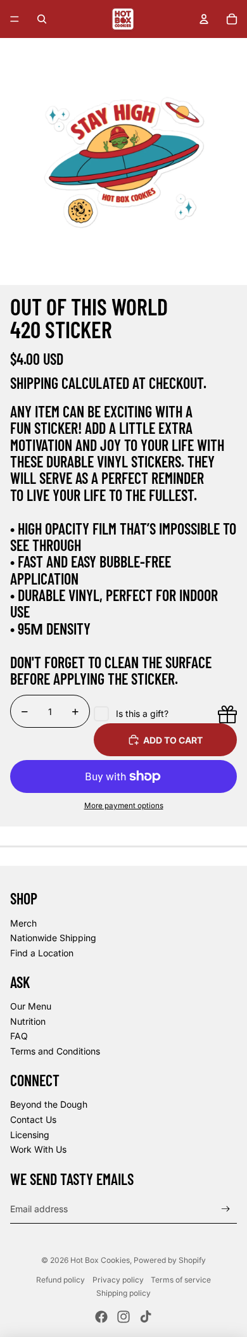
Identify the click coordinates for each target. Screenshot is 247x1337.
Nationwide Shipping (53, 937)
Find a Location (41, 952)
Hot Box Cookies (100, 1260)
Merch (23, 923)
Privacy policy (118, 1279)
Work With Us (38, 1149)
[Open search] (42, 19)
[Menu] (14, 19)
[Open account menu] (204, 19)
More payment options (123, 805)
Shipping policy (123, 1293)
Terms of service (181, 1279)
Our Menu (30, 1006)
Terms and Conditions (55, 1051)
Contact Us (33, 1119)
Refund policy (60, 1279)
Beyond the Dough (48, 1104)
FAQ (19, 1035)
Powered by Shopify (170, 1260)
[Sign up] (226, 1209)
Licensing (29, 1134)
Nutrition (28, 1021)
